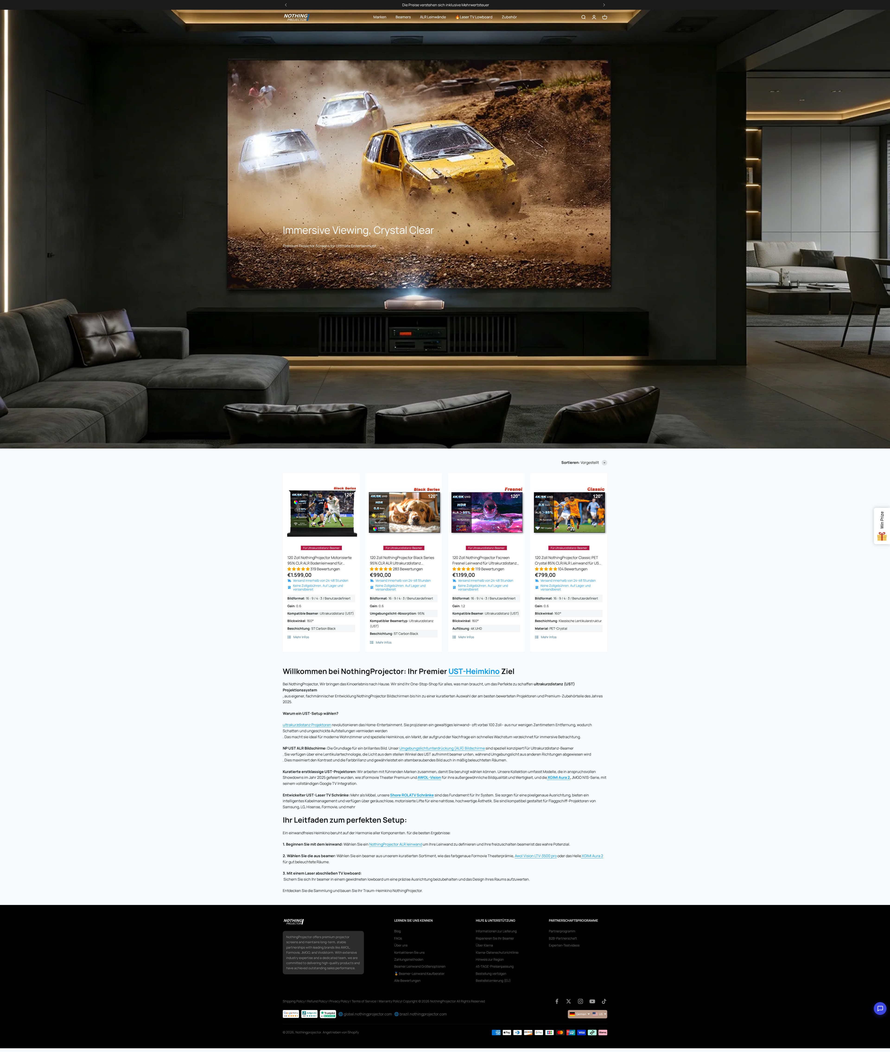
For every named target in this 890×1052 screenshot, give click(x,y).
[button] (604, 4)
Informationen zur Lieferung (496, 931)
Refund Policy (317, 1001)
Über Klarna (484, 945)
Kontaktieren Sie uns (409, 952)
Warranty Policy (389, 1001)
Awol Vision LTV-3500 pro (536, 855)
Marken (379, 16)
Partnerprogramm (562, 931)
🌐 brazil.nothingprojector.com (420, 1014)
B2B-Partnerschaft (563, 938)
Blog (397, 931)
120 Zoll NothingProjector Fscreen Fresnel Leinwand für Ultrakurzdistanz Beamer (484, 560)
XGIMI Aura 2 (559, 777)
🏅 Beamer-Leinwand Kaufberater (419, 973)
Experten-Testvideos (564, 945)
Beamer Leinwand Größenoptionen (419, 966)
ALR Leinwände (433, 16)
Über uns (400, 945)
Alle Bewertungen (407, 980)
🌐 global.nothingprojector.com (365, 1014)
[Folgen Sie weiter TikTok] (604, 1001)
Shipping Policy (294, 1001)
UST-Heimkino (474, 671)
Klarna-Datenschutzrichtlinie (497, 952)
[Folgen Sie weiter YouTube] (592, 1001)
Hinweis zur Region (490, 959)
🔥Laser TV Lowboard (474, 16)
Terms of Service (364, 1001)
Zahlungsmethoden (408, 959)
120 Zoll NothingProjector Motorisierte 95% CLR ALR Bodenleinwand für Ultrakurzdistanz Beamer (319, 560)
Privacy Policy (339, 1001)
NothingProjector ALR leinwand (395, 844)
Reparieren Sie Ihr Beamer (495, 938)
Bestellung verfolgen (491, 973)
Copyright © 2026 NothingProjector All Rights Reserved (444, 1001)
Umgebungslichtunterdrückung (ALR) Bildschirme (442, 748)
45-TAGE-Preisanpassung (495, 966)
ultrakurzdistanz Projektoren (307, 724)
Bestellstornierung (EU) (493, 980)
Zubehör (509, 16)
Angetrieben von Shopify (341, 1032)
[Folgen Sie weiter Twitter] (569, 1001)
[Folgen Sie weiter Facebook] (557, 1001)
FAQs (398, 938)
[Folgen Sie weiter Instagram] (580, 1001)
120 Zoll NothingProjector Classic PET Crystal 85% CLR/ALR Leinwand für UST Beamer (568, 560)
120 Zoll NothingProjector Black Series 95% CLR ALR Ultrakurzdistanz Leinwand (402, 560)
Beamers (403, 16)
